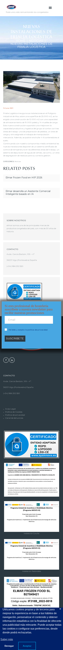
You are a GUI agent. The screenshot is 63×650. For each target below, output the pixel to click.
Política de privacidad (15, 415)
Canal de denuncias (14, 418)
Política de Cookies (13, 412)
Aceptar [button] (27, 646)
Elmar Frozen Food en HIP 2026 (24, 177)
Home (20, 40)
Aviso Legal (10, 409)
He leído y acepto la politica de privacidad (28, 330)
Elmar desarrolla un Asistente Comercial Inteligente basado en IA (28, 192)
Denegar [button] (9, 646)
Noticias (36, 40)
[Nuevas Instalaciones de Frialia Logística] (31, 87)
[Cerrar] (59, 301)
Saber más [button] (6, 639)
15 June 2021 (8, 108)
